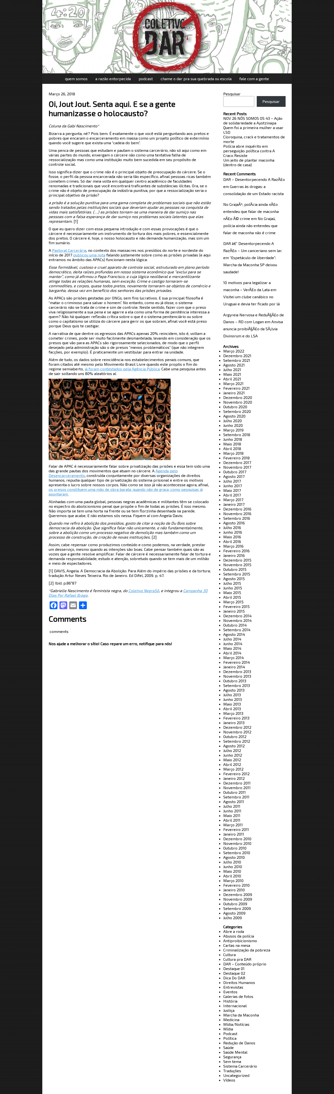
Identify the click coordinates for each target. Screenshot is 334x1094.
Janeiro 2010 (234, 889)
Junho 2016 (232, 532)
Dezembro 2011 (237, 783)
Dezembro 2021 (237, 355)
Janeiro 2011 (233, 834)
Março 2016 (233, 546)
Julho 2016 (232, 527)
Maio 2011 (231, 815)
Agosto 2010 (234, 857)
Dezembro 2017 (237, 462)
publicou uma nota (89, 255)
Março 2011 (233, 824)
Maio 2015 (232, 592)
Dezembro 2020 (237, 397)
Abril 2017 (232, 495)
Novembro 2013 (237, 676)
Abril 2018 (232, 448)
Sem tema (232, 1061)
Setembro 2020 (237, 411)
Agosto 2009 (234, 913)
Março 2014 (233, 657)
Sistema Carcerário (240, 1066)
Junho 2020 (233, 425)
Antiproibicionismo (240, 940)
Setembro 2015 (236, 574)
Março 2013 (233, 713)
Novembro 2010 (237, 843)
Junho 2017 (232, 485)
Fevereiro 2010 (236, 885)
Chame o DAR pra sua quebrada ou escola (196, 78)
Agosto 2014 (234, 634)
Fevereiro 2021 (236, 388)
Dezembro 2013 (237, 671)
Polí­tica (229, 1038)
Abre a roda (233, 931)
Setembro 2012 (236, 741)
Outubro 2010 (234, 848)
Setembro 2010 (236, 852)
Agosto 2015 (234, 578)
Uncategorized (236, 1075)
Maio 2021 (232, 374)
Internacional (235, 1005)
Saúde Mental (235, 1052)
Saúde (228, 1047)
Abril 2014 (232, 653)
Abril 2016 (232, 541)
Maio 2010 (232, 871)
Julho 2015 (232, 583)
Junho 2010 (232, 866)
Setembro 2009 (237, 908)
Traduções (232, 1070)
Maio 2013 (232, 704)
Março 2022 (233, 351)
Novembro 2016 (237, 513)
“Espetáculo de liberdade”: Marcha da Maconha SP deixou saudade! (250, 264)
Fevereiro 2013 (236, 718)
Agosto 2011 (233, 801)
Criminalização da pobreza (246, 950)
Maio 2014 (232, 648)
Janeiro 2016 (234, 555)
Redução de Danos (239, 1042)
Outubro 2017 (234, 471)
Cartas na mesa (236, 945)
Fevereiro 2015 (236, 606)
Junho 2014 (232, 643)
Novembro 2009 (237, 899)
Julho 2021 (232, 369)
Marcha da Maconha (241, 1015)
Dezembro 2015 (237, 560)
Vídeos (229, 1080)
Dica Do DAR (234, 977)
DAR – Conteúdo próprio (244, 963)
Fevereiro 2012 (236, 773)
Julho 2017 (232, 481)
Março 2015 (233, 601)
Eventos (230, 991)
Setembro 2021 (236, 360)
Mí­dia (228, 1029)
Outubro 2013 (234, 680)
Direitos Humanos (239, 982)
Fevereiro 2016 (236, 550)
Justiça (228, 1010)
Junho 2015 (232, 588)
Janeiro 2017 (234, 504)
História (230, 1001)
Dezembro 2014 (237, 615)
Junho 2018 (232, 439)
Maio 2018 (232, 444)
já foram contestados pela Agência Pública (122, 368)
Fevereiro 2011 (236, 829)
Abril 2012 (232, 764)
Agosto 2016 (234, 522)
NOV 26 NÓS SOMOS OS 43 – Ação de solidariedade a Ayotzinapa (252, 120)
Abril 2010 (232, 875)
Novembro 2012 (237, 731)
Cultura (229, 954)
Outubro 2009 (235, 903)
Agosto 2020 (234, 416)
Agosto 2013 (234, 690)
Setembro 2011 (236, 797)
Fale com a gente (254, 78)
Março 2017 (233, 499)
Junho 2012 (232, 755)
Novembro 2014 (237, 620)
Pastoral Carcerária (69, 250)
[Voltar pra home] (167, 36)
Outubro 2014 (235, 625)
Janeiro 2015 (234, 611)
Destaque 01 (234, 968)
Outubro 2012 (234, 736)
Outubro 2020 (235, 406)
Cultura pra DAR (237, 959)
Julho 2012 (232, 750)
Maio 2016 (232, 536)
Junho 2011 (232, 810)
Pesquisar (232, 93)
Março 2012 (233, 769)
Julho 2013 (232, 694)
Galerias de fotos (238, 996)
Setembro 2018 (236, 434)
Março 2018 (233, 453)
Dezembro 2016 (237, 509)
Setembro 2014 (236, 629)
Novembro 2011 (237, 787)
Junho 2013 (232, 699)
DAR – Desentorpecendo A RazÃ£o (254, 179)
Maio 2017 (232, 490)
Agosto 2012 (234, 745)
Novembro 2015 (237, 564)
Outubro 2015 (234, 569)
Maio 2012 (232, 759)
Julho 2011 (231, 806)
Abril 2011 (231, 820)
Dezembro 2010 (237, 838)
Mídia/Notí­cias (236, 1024)
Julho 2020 (232, 420)
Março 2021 (233, 383)
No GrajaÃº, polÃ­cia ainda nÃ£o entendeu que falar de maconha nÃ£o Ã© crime (251, 211)
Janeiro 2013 (234, 722)
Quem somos (76, 78)
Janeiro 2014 (234, 666)
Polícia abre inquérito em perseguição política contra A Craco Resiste (249, 151)
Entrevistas (233, 987)
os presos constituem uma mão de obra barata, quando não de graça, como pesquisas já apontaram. (126, 491)
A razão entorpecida (113, 78)
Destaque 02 (234, 973)
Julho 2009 (232, 917)
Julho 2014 (232, 639)
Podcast (146, 78)
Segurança (232, 1056)
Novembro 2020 (237, 402)
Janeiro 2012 (234, 778)
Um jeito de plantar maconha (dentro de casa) (248, 162)
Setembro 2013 (236, 685)
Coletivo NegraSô (143, 590)
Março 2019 (233, 430)
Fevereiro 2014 (236, 662)
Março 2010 (233, 880)
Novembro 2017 (237, 467)
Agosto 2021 (234, 365)
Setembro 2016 (236, 518)
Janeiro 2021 (234, 392)
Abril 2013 (232, 708)
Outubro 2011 (234, 792)
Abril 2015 (232, 597)
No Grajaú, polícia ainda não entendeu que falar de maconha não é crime (250, 225)
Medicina (231, 1019)
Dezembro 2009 (237, 894)
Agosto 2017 (234, 476)
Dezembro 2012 (237, 727)
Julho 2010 (232, 862)
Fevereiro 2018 (236, 457)
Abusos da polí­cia (238, 936)
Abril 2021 (232, 378)
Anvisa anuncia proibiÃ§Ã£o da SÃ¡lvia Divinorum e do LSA (253, 328)
